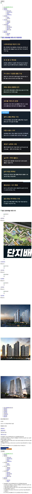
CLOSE (2, 451)
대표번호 (2, 295)
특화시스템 (9, 29)
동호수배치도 (9, 27)
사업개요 (5, 9)
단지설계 (8, 22)
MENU (2, 1)
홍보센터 (5, 32)
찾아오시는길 (3, 434)
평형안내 (8, 25)
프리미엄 (5, 19)
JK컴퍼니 (3, 428)
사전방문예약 (9, 449)
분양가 (8, 13)
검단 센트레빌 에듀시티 (8, 6)
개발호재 (8, 20)
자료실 (8, 34)
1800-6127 (3, 430)
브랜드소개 (9, 10)
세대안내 (2, 218)
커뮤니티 (8, 28)
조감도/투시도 (9, 12)
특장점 (8, 17)
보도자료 (8, 33)
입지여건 (8, 18)
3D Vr (8, 23)
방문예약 (5, 8)
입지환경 (5, 15)
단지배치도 (6, 24)
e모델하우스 (9, 14)
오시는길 (5, 30)
